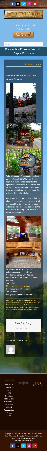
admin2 (11, 300)
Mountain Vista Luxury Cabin (18, 286)
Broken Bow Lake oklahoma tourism (24, 305)
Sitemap (39, 436)
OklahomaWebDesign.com (24, 440)
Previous (29, 64)
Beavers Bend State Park (19, 303)
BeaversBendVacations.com (18, 289)
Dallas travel (10, 307)
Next (37, 64)
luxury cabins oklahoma (23, 307)
